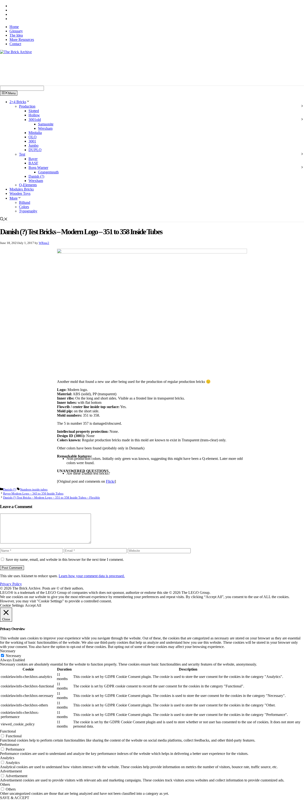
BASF (33, 163)
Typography (28, 211)
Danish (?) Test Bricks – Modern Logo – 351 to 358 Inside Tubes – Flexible (51, 497)
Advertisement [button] (11, 771)
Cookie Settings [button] (12, 605)
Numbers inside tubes (34, 489)
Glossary (16, 31)
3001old (34, 120)
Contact (15, 44)
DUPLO (35, 150)
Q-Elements (28, 185)
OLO (32, 137)
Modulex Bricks (22, 189)
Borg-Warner (38, 168)
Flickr (110, 481)
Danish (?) (36, 176)
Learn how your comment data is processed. (92, 576)
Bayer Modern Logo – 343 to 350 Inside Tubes (33, 493)
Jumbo (33, 145)
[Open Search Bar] (4, 220)
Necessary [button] (7, 651)
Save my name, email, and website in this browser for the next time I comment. (65, 559)
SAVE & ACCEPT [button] (14, 798)
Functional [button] (8, 731)
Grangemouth (48, 172)
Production (27, 106)
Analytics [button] (7, 758)
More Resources (22, 40)
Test (22, 154)
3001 (32, 141)
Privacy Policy (11, 584)
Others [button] (5, 784)
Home (14, 27)
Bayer (33, 159)
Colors (24, 207)
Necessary (13, 656)
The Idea (16, 35)
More (14, 198)
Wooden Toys (20, 193)
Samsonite (45, 124)
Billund (24, 202)
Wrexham (45, 128)
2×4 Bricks (18, 102)
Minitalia (35, 133)
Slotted (33, 111)
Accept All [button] (33, 605)
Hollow (34, 115)
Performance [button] (9, 745)
